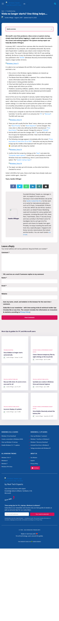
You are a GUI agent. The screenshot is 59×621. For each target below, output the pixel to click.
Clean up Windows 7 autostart (39, 436)
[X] (20, 186)
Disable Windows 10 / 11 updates (11, 445)
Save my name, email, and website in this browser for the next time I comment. (27, 303)
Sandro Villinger (9, 17)
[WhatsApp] (26, 186)
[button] (35, 468)
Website (4, 294)
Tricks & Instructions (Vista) (40, 379)
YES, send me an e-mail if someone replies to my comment (23, 274)
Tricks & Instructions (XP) (11, 379)
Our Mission (34, 457)
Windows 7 (4, 463)
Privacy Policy (25, 312)
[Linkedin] (33, 186)
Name (4, 278)
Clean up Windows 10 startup (10, 442)
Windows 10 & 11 (6, 457)
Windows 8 (4, 460)
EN (24, 4)
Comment (6, 252)
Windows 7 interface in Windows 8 (40, 439)
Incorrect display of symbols (13, 409)
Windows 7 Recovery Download (39, 442)
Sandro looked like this (33, 201)
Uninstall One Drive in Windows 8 (40, 445)
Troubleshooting (8, 350)
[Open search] (55, 4)
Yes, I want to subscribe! (42, 514)
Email (4, 286)
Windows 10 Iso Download (9, 436)
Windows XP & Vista (7, 466)
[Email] (46, 186)
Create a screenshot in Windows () (12, 439)
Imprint (33, 460)
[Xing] (39, 186)
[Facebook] (13, 186)
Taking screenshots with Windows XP (41, 448)
